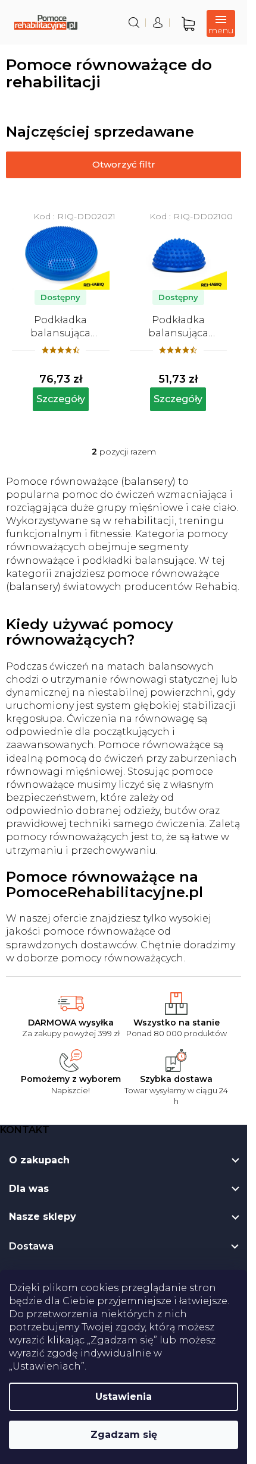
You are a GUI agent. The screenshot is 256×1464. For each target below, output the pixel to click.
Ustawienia (123, 1396)
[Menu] (221, 23)
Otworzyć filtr (123, 164)
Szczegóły (60, 399)
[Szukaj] (134, 22)
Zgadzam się (123, 1434)
